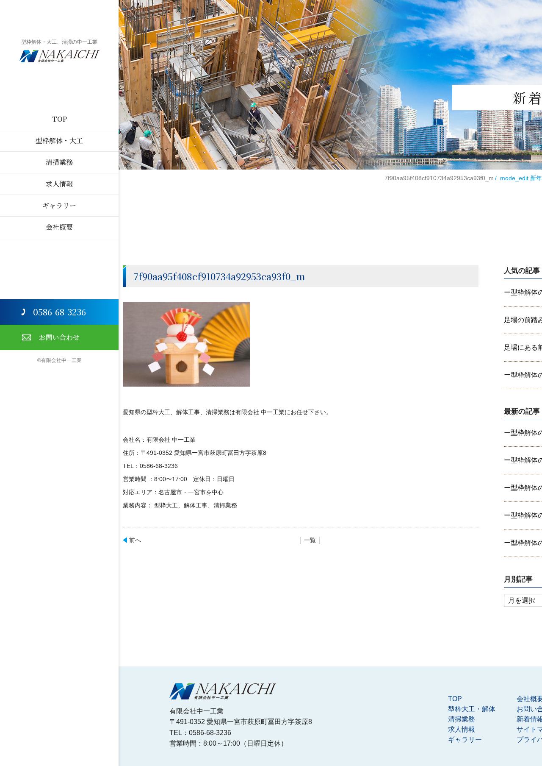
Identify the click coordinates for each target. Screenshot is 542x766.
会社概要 (59, 227)
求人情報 (59, 184)
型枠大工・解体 (471, 709)
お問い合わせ (59, 337)
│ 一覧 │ (310, 540)
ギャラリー (59, 205)
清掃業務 (59, 162)
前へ (135, 540)
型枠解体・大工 (59, 140)
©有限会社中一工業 (59, 360)
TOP (59, 119)
